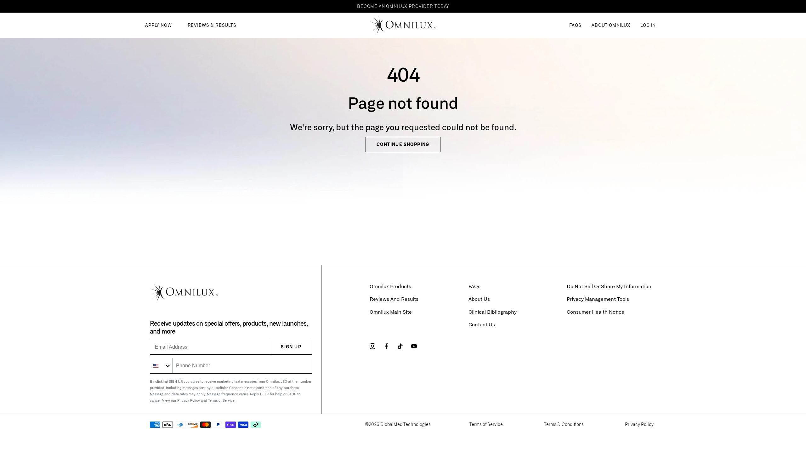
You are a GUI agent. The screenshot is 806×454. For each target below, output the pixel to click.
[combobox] (161, 365)
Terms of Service (221, 400)
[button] (611, 25)
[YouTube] (414, 346)
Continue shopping (403, 144)
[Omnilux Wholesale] (403, 25)
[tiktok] (400, 346)
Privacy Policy (188, 400)
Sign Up (291, 346)
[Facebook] (386, 346)
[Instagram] (372, 346)
